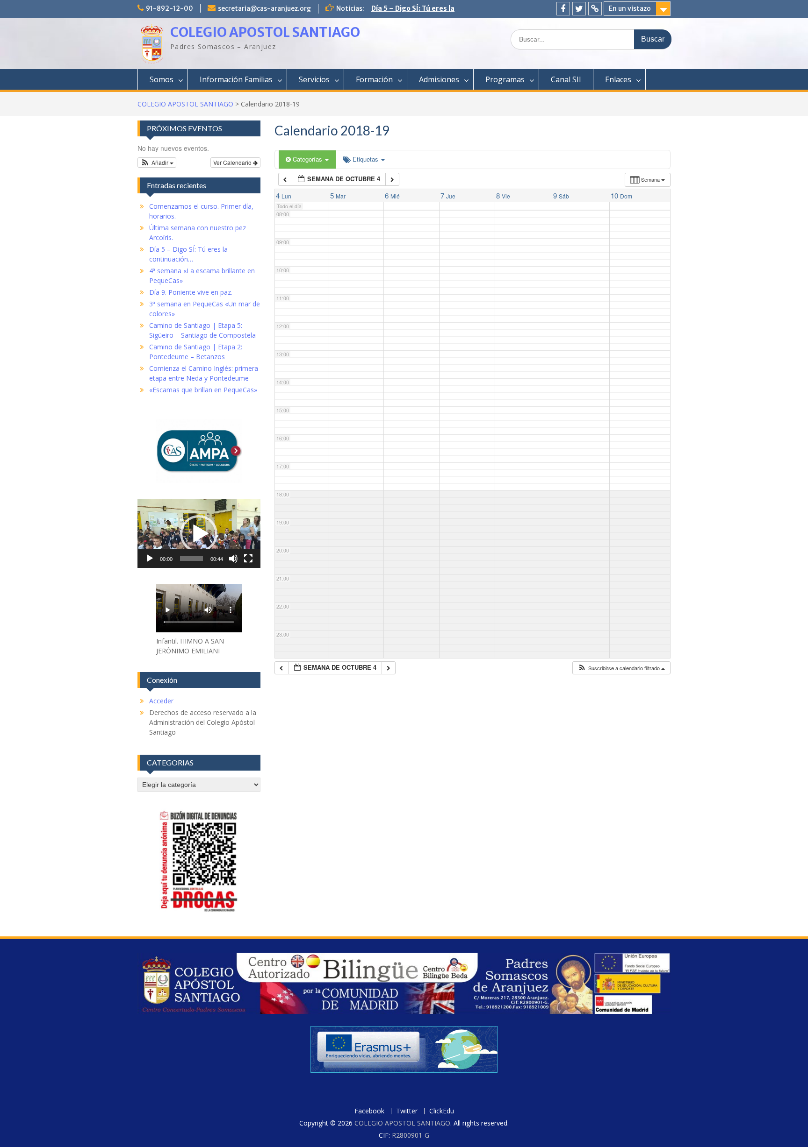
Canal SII (566, 79)
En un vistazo (630, 8)
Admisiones (439, 79)
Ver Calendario (233, 162)
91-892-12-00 (169, 8)
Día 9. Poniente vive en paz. (190, 292)
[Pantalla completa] (248, 558)
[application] (198, 533)
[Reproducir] (149, 558)
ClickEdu (441, 1111)
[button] (621, 668)
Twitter (407, 1111)
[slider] (191, 558)
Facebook (369, 1111)
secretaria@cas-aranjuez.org (264, 8)
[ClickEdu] (595, 8)
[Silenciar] (233, 558)
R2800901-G (410, 1135)
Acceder (161, 700)
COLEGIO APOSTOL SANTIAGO (265, 32)
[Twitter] (579, 8)
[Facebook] (563, 8)
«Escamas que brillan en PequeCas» (203, 389)
